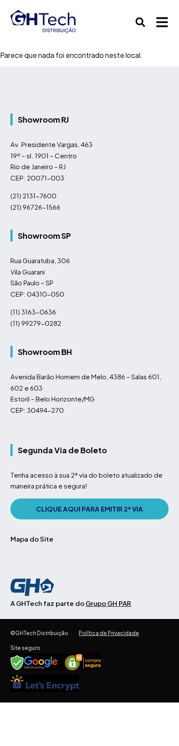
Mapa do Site (31, 539)
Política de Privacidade (109, 633)
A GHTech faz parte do (70, 603)
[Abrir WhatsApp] (157, 724)
